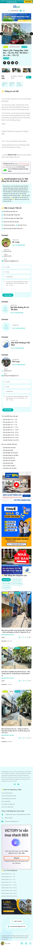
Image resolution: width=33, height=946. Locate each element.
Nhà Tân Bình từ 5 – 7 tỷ (10, 422)
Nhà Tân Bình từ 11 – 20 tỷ (10, 430)
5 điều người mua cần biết (9, 798)
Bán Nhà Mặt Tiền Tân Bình (10, 453)
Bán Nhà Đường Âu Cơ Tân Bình (20, 308)
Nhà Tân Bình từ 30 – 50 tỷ (10, 435)
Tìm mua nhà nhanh (7, 793)
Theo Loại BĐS (6, 583)
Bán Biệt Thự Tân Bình (9, 460)
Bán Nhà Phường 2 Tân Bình (10, 455)
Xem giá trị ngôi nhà (7, 807)
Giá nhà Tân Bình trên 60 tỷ (11, 440)
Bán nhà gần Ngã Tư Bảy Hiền (12, 215)
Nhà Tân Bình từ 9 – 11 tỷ (10, 427)
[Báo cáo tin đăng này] (16, 62)
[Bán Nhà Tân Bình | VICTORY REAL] (16, 6)
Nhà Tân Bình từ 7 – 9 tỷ (10, 424)
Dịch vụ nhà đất (6, 801)
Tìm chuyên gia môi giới (8, 804)
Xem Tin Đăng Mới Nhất (18, 245)
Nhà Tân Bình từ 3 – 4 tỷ (10, 419)
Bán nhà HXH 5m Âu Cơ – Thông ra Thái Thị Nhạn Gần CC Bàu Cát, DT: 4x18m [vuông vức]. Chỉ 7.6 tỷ (16, 730)
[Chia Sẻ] (12, 62)
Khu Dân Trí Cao (22, 225)
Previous (1, 33)
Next (31, 33)
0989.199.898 (8, 818)
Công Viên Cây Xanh (9, 225)
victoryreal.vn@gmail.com (12, 821)
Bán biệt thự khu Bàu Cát (10, 211)
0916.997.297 (14, 10)
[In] (8, 62)
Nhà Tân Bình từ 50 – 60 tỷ (10, 437)
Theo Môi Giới (6, 587)
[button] (24, 11)
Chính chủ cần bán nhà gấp (11, 221)
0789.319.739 (7, 251)
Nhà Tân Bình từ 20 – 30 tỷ (10, 432)
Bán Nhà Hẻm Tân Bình (15, 46)
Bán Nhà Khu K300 (8, 450)
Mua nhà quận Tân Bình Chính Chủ (13, 228)
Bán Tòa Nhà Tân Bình (9, 465)
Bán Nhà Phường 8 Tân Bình (20, 343)
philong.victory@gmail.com (11, 261)
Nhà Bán (6, 46)
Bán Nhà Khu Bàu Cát (9, 458)
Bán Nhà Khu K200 (8, 463)
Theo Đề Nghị (6, 579)
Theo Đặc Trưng (16, 579)
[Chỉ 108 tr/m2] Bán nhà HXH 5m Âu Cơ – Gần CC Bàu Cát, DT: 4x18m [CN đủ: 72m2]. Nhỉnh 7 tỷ (16, 673)
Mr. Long (15, 242)
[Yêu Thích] (4, 62)
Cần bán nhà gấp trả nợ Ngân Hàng (13, 218)
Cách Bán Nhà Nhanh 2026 (9, 796)
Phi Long (15, 361)
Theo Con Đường (17, 583)
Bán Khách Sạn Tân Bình (9, 468)
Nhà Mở (11, 593)
